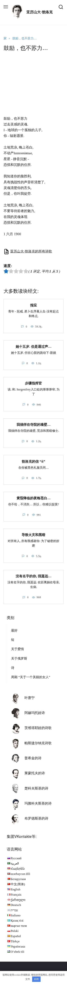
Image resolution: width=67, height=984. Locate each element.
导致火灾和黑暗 (33, 535)
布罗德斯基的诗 (36, 818)
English (15, 889)
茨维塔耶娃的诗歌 (38, 728)
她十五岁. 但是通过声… (33, 346)
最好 (14, 630)
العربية (15, 863)
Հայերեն (18, 868)
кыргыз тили (19, 925)
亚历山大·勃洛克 (39, 12)
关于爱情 (17, 649)
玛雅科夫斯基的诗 (38, 803)
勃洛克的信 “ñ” (33, 461)
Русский (16, 858)
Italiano (16, 915)
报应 (33, 305)
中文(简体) (18, 884)
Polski (15, 931)
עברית (14, 910)
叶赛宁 (29, 698)
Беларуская (18, 879)
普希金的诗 (32, 758)
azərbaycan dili (20, 874)
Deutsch (16, 905)
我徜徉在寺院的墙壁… (34, 424)
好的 (36, 979)
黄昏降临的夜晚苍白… (34, 498)
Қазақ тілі (17, 920)
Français (16, 894)
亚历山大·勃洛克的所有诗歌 (31, 251)
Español (16, 936)
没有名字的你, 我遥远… (33, 576)
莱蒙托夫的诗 (34, 773)
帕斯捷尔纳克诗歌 (38, 743)
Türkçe (15, 941)
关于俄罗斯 (19, 658)
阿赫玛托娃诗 (34, 713)
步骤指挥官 (33, 383)
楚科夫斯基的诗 (36, 788)
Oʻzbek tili (17, 951)
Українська (18, 946)
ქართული (18, 900)
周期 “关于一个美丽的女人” (30, 677)
